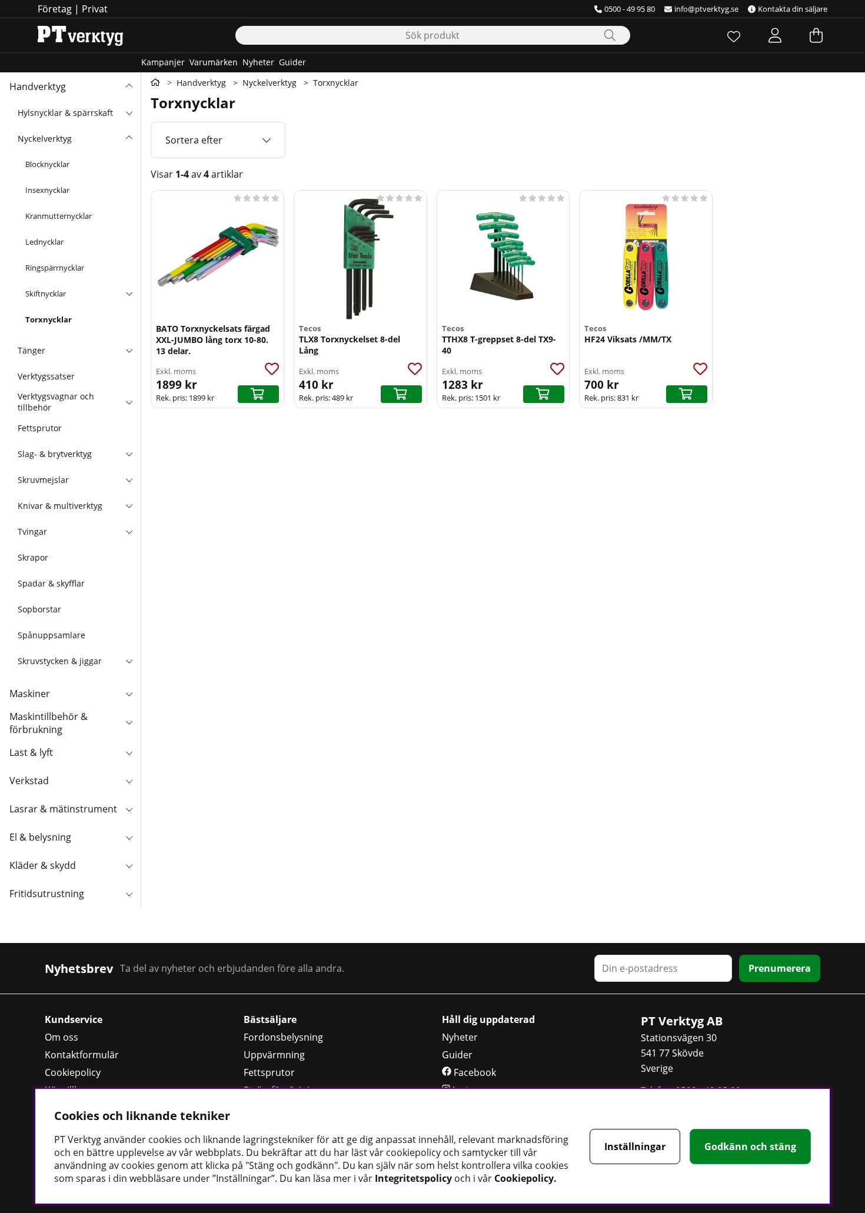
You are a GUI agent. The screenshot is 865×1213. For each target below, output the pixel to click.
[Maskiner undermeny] (129, 693)
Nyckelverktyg (45, 138)
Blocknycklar (47, 164)
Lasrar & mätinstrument (63, 808)
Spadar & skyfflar (51, 583)
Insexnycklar (47, 190)
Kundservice (73, 1019)
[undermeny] (129, 112)
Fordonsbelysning (283, 1037)
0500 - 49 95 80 (629, 9)
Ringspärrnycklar (54, 267)
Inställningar (635, 1146)
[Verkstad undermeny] (129, 780)
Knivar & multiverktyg (60, 505)
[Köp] (258, 394)
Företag (55, 8)
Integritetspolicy (413, 1178)
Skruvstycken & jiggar (60, 661)
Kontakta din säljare (792, 9)
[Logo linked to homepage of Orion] (80, 35)
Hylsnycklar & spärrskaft (65, 112)
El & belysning (40, 837)
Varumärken (213, 62)
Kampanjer (163, 62)
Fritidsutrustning (46, 893)
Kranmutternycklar (58, 216)
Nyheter (258, 62)
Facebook (473, 1072)
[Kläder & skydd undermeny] (129, 865)
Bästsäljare (270, 1019)
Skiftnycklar (45, 293)
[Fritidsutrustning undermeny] (129, 893)
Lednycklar (44, 241)
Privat (95, 8)
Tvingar (32, 531)
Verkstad (29, 780)
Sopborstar (39, 609)
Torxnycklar (48, 319)
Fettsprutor (40, 428)
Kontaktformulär (82, 1054)
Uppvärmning (274, 1054)
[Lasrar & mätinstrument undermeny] (129, 809)
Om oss (61, 1037)
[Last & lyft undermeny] (129, 752)
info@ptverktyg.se (706, 9)
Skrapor (33, 557)
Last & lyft (31, 752)
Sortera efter (193, 140)
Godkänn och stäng (750, 1146)
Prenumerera (779, 968)
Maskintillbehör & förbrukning (48, 723)
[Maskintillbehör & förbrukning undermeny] (129, 722)
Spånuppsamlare (51, 635)
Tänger (31, 350)
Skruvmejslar (43, 479)
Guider (292, 62)
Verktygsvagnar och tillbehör (56, 402)
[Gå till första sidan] (155, 82)
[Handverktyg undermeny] (129, 86)
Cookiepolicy (73, 1072)
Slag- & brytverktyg (55, 453)
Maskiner (29, 693)
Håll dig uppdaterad (488, 1019)
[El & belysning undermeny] (129, 837)
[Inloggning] (775, 35)
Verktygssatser (46, 376)
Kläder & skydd (42, 865)
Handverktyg (37, 86)
